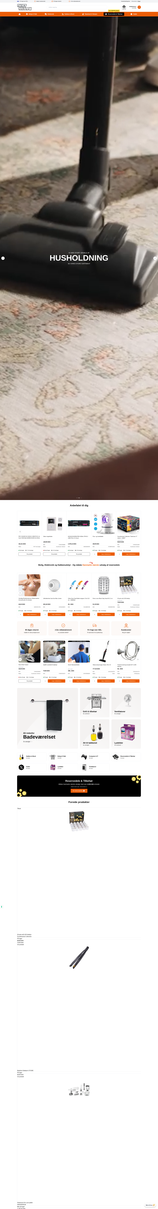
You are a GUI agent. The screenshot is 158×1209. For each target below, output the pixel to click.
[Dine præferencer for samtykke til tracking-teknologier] (1, 906)
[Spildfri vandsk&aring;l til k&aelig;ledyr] (54, 652)
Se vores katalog (77, 790)
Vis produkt (20, 944)
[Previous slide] (3, 258)
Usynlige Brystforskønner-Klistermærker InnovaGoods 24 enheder (29, 599)
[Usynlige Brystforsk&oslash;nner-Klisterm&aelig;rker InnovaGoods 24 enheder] (29, 585)
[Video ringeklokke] (54, 523)
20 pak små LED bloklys (123, 598)
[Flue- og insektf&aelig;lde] (104, 523)
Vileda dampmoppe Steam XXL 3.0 (102, 664)
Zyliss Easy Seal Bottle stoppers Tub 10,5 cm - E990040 (79, 599)
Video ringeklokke (47, 536)
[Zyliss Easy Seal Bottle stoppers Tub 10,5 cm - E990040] (79, 585)
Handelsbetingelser (125, 1)
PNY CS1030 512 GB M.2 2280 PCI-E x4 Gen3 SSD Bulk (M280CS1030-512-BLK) (29, 537)
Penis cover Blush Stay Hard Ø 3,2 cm (103, 598)
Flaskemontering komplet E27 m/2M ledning (126, 665)
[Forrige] (20, 531)
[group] (25, 1)
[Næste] (138, 531)
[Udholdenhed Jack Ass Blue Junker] (54, 585)
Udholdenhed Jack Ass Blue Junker (52, 598)
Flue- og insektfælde (98, 536)
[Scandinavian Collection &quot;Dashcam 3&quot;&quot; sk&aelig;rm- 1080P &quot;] (128, 523)
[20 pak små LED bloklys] (79, 871)
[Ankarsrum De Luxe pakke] (79, 1139)
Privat (139, 1)
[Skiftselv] (24, 7)
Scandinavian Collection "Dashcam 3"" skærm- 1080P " (127, 537)
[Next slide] (155, 258)
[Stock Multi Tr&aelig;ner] (29, 652)
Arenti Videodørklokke (73, 664)
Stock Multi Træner (23, 664)
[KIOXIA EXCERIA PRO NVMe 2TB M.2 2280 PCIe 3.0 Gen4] (79, 523)
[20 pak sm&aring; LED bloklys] (128, 585)
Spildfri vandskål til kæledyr (50, 664)
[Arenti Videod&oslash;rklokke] (79, 652)
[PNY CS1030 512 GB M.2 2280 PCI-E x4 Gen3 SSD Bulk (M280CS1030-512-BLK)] (29, 523)
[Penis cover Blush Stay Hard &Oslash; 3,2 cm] (104, 585)
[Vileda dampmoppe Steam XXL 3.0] (104, 652)
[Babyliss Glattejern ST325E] (79, 1007)
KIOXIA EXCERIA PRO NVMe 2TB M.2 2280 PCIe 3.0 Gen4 (78, 537)
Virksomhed (134, 1)
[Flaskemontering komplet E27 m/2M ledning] (128, 652)
